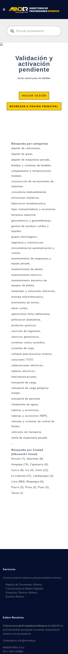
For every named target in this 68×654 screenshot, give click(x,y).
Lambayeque (43, 475)
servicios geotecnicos (25, 336)
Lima (18, 481)
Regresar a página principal (34, 106)
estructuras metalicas (25, 197)
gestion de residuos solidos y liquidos (30, 229)
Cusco (17, 470)
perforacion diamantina (25, 319)
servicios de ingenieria (25, 331)
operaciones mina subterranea (30, 314)
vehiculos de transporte (26, 432)
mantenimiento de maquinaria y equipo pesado (31, 261)
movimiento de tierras (25, 302)
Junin (41, 470)
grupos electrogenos (24, 236)
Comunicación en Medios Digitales (24, 588)
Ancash (18, 458)
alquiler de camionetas (25, 148)
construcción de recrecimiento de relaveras (32, 184)
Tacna (17, 493)
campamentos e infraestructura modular (31, 173)
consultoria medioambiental (28, 192)
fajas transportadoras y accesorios (33, 209)
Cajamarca (39, 464)
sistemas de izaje (22, 348)
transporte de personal (25, 398)
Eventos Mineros (15, 596)
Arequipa (19, 464)
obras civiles (19, 308)
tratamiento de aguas (24, 404)
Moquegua (35, 481)
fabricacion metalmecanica (28, 203)
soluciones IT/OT (22, 359)
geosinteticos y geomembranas (31, 220)
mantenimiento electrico (26, 274)
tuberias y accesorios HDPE (29, 415)
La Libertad (21, 475)
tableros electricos (23, 371)
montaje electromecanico (27, 296)
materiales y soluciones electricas (33, 291)
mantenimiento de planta (26, 269)
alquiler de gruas (21, 154)
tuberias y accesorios (25, 410)
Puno (43, 487)
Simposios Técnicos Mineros (21, 592)
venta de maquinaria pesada (29, 437)
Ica (29, 470)
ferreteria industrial (23, 214)
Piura (30, 487)
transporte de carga (23, 382)
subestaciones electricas (27, 365)
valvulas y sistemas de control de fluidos (32, 424)
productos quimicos (23, 325)
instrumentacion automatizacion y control (32, 250)
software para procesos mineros (31, 354)
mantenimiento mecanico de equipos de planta (29, 283)
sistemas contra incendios (28, 342)
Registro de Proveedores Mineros (24, 584)
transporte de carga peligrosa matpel (30, 390)
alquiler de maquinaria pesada (30, 159)
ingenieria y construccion (27, 242)
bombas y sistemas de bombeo (31, 165)
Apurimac (35, 458)
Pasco (17, 487)
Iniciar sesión (34, 95)
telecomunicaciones (23, 376)
